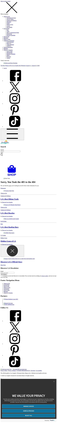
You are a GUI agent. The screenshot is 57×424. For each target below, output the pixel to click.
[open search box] (28, 159)
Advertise (33, 370)
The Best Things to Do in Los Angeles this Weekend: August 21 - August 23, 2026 (20, 65)
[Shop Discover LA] (12, 176)
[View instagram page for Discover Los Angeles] (15, 103)
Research (9, 56)
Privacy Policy (4, 370)
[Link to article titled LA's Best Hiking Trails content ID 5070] (28, 190)
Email (2, 271)
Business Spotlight (11, 35)
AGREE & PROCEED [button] (28, 411)
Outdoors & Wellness (12, 20)
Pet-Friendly (9, 27)
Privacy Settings (12, 370)
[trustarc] (52, 420)
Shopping (9, 22)
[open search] (28, 159)
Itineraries (6, 38)
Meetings (6, 48)
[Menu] (12, 134)
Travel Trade (9, 51)
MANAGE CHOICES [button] (28, 406)
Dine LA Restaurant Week (13, 32)
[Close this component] (12, 251)
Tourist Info (6, 288)
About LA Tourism (8, 50)
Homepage (3, 188)
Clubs (8, 31)
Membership (9, 52)
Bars (8, 30)
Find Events (6, 36)
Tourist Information (8, 47)
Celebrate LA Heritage (9, 40)
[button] (53, 381)
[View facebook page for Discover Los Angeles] (15, 80)
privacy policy (45, 276)
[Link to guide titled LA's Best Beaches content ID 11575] (28, 204)
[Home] (5, 143)
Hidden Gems (10, 24)
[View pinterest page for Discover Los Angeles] (15, 115)
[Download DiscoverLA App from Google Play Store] (20, 369)
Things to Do (7, 16)
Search (2, 149)
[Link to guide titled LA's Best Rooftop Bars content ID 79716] (28, 218)
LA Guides (3, 235)
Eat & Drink (6, 28)
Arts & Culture (10, 19)
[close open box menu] (12, 12)
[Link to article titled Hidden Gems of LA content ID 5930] (28, 233)
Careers (8, 58)
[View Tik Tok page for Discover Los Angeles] (15, 126)
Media (8, 55)
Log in (5, 68)
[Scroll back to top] (1, 378)
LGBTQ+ (9, 46)
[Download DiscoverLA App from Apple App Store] (6, 369)
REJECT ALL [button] (28, 415)
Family (8, 23)
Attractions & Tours (11, 18)
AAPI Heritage (10, 42)
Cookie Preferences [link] (23, 370)
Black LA (9, 43)
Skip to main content (5, 1)
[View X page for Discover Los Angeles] (15, 92)
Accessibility (39, 370)
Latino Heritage (10, 44)
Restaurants (9, 34)
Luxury (8, 26)
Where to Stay (7, 39)
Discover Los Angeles (7, 202)
